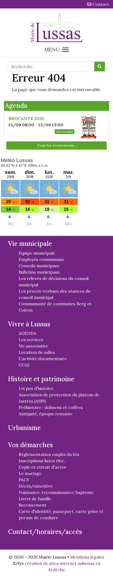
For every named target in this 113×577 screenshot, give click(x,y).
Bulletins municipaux (39, 272)
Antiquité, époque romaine (45, 413)
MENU (52, 49)
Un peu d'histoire (36, 388)
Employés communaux (41, 259)
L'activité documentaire (43, 358)
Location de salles (37, 352)
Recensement (32, 505)
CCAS (24, 365)
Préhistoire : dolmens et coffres (51, 407)
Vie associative (33, 346)
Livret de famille (35, 498)
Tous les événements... (56, 145)
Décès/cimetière (36, 486)
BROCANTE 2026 (26, 118)
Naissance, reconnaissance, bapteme (56, 492)
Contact (100, 4)
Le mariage (30, 473)
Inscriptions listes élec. (42, 460)
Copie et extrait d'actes (42, 467)
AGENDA (27, 333)
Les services (31, 339)
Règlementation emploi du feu (49, 454)
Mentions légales (87, 557)
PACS (24, 479)
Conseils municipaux (39, 265)
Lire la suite (64, 131)
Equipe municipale (37, 253)
